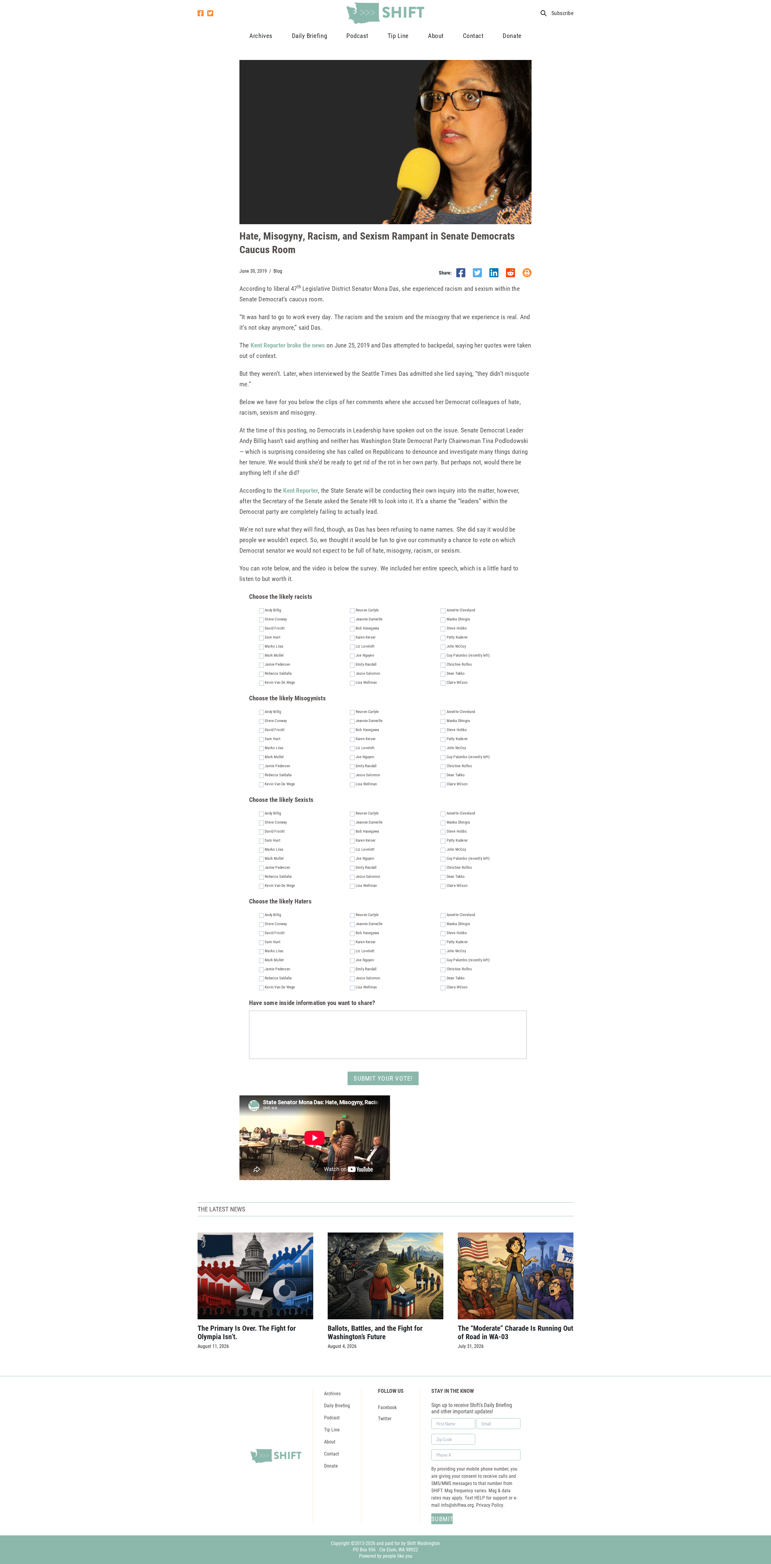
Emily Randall (366, 664)
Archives (260, 35)
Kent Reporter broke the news (288, 345)
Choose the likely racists (280, 596)
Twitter (385, 1418)
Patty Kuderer (457, 637)
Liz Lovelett (365, 646)
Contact (473, 35)
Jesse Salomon (368, 673)
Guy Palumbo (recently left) (468, 655)
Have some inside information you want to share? (312, 1003)
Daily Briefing (309, 35)
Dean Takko (456, 673)
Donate (512, 35)
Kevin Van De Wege (280, 682)
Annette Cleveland (461, 610)
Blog (277, 271)
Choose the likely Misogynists (287, 698)
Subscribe (562, 13)
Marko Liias (274, 646)
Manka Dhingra (458, 619)
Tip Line (398, 35)
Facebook (387, 1407)
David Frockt (275, 628)
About (436, 35)
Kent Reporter (300, 490)
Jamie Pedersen (277, 664)
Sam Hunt (272, 637)
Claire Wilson (457, 682)
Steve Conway (276, 619)
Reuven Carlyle (367, 610)
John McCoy (456, 646)
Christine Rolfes (459, 664)
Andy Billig (273, 610)
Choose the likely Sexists (281, 800)
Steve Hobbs (457, 628)
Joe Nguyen (365, 655)
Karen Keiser (366, 637)
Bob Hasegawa (367, 628)
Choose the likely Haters (280, 901)
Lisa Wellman (366, 682)
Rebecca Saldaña (278, 673)
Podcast (357, 35)
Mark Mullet (274, 655)
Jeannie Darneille (369, 619)
